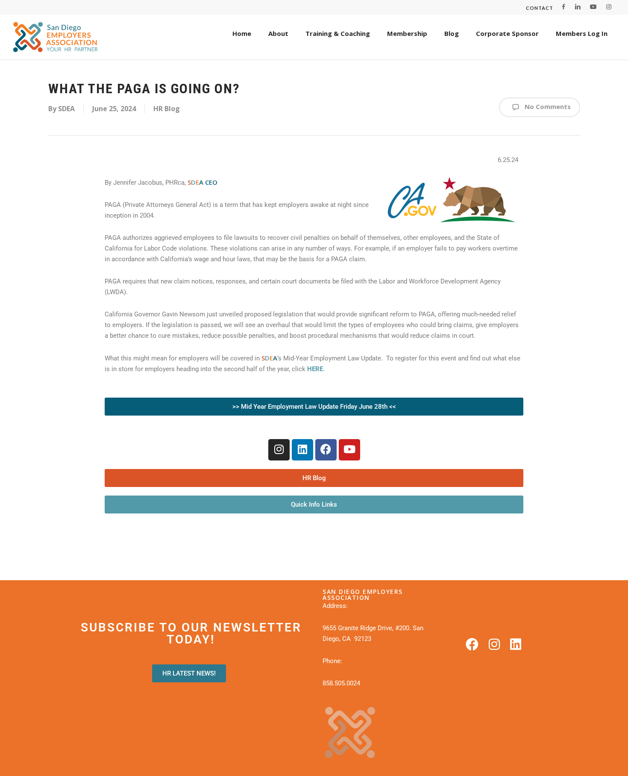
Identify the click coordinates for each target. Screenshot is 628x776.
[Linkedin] (302, 449)
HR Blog (166, 108)
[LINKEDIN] (577, 7)
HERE (315, 369)
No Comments (547, 106)
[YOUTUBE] (593, 7)
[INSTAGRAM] (609, 7)
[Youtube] (349, 449)
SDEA (66, 108)
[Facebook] (326, 449)
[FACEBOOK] (564, 7)
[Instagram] (279, 449)
